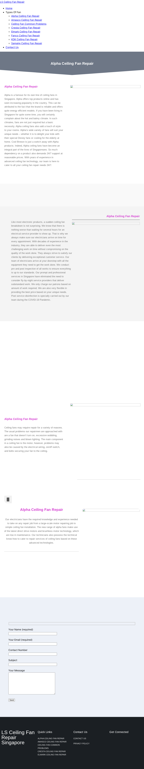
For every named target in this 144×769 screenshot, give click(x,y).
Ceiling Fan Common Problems (28, 23)
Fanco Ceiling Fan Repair (25, 35)
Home (9, 8)
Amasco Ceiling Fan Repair (26, 19)
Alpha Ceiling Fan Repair (25, 15)
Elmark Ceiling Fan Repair (25, 31)
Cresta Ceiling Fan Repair (25, 27)
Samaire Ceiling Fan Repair (26, 43)
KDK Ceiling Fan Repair (24, 39)
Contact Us (12, 47)
